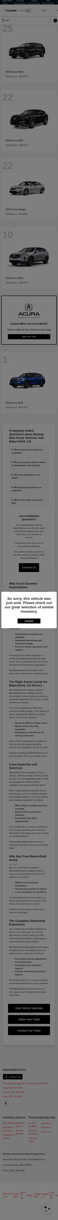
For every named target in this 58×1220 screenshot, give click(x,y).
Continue (29, 621)
